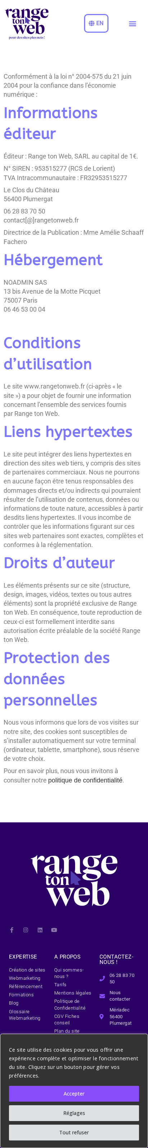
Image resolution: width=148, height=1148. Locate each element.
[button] (132, 23)
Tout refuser (74, 1132)
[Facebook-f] (11, 930)
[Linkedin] (40, 930)
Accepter (74, 1093)
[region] (74, 1091)
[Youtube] (54, 930)
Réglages (74, 1113)
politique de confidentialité (85, 780)
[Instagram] (25, 930)
